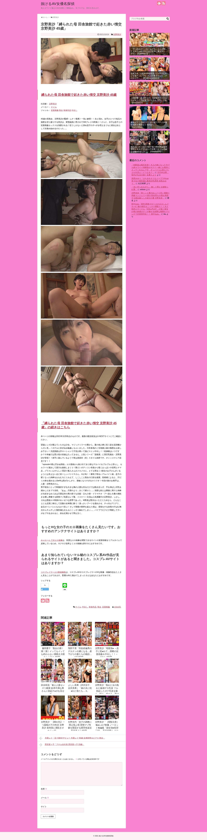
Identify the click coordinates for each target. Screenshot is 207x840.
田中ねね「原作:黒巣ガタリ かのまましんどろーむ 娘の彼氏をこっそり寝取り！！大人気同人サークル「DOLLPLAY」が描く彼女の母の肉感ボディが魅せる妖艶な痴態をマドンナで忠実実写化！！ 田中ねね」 (150, 209)
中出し (74, 110)
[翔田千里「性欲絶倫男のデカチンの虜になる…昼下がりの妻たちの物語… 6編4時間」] (80, 634)
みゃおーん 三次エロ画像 (51, 540)
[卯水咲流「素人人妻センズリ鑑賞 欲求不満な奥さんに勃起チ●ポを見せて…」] (53, 671)
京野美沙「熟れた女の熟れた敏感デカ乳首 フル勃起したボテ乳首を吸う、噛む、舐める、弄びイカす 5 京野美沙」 (107, 691)
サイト (44, 807)
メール (45, 798)
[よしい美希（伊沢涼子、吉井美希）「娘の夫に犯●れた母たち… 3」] (80, 671)
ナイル (54, 107)
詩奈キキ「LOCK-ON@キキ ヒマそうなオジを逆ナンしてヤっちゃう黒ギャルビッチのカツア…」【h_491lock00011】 (149, 75)
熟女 (61, 110)
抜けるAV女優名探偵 (57, 4)
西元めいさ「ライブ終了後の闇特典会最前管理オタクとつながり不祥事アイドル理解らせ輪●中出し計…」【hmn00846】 (149, 149)
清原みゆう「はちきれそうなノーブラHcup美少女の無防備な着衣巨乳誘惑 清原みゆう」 (150, 181)
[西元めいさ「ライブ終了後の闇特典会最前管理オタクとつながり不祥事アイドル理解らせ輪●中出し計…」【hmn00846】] (149, 142)
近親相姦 (55, 110)
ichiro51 (117, 607)
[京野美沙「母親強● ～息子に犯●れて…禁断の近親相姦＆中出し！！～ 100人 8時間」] (107, 634)
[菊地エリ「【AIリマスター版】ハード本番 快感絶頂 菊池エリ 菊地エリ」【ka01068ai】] (149, 117)
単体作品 (67, 110)
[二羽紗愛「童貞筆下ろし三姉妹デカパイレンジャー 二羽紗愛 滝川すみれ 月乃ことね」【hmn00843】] (149, 93)
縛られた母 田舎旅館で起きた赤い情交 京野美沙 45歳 (79, 94)
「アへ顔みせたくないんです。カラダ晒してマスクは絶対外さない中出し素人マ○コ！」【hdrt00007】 (149, 51)
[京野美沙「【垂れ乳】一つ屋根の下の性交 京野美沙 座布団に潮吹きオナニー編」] (53, 708)
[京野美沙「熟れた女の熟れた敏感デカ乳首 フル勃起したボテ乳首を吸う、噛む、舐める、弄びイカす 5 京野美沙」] (107, 671)
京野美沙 (117, 34)
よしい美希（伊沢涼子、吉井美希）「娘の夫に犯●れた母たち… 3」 (80, 688)
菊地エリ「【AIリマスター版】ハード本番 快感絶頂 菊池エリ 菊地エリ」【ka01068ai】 (149, 124)
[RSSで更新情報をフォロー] (164, 3)
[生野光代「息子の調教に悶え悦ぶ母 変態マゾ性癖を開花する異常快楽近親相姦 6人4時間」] (80, 708)
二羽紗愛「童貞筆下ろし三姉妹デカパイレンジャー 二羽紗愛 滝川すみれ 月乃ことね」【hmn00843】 (150, 100)
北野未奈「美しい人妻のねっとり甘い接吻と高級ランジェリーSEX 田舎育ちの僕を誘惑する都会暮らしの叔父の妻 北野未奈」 (150, 195)
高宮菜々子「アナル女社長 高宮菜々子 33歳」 (64, 744)
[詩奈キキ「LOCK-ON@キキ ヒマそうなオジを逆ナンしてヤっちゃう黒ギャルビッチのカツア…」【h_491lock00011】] (149, 68)
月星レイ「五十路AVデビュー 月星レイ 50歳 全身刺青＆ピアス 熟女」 (75, 738)
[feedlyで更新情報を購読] (159, 3)
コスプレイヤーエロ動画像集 (53, 572)
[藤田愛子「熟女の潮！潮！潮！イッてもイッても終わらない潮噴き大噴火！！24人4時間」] (53, 634)
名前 (44, 789)
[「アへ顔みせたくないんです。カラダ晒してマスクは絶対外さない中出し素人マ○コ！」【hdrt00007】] (149, 44)
